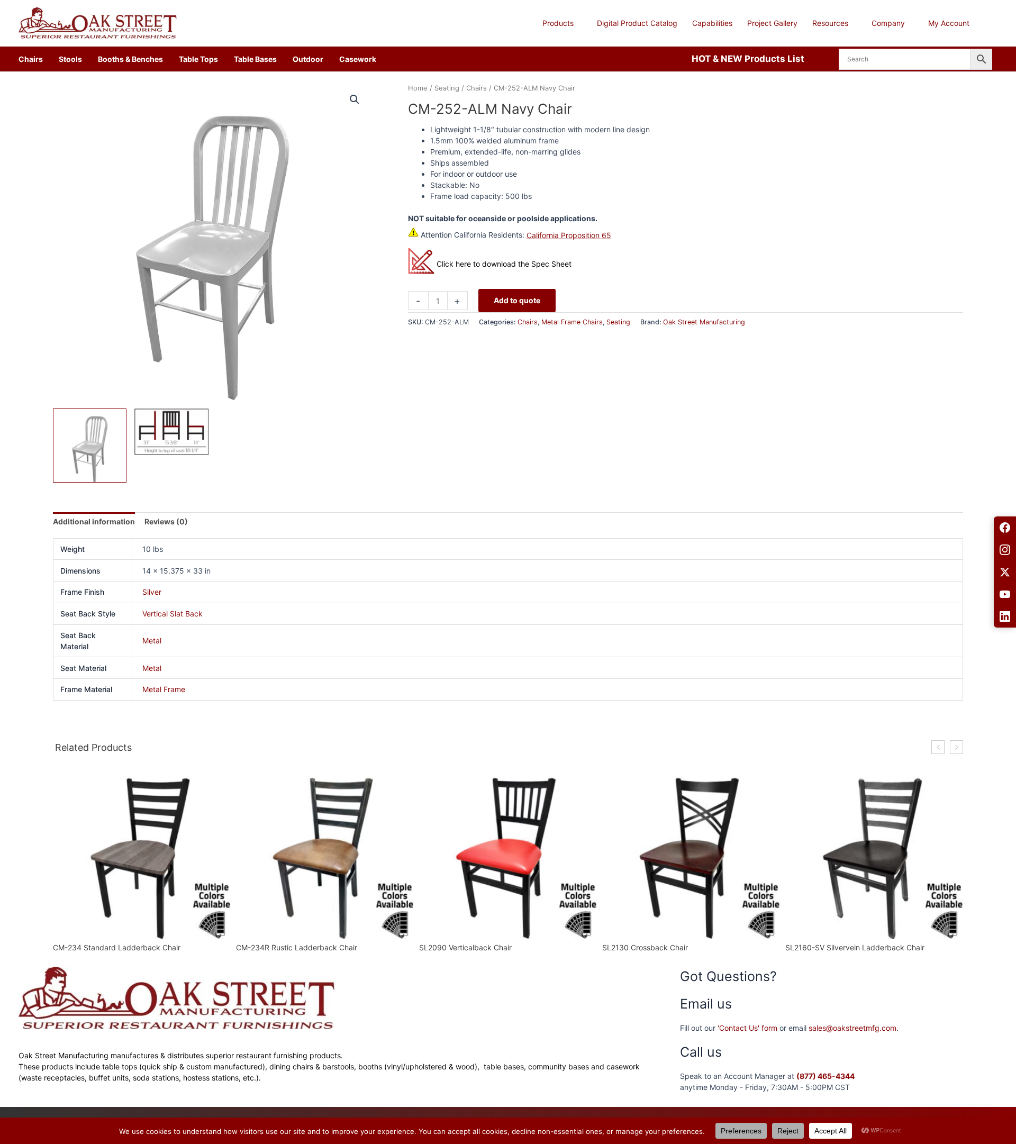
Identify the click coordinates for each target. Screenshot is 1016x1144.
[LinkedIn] (1005, 616)
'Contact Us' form (747, 1027)
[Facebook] (1005, 527)
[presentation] (938, 747)
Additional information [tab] (94, 521)
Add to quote (517, 300)
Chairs (476, 88)
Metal (151, 640)
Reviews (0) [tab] (166, 521)
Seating (446, 88)
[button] (578, 23)
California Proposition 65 (569, 235)
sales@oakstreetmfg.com (852, 1027)
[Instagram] (1005, 550)
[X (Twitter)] (1005, 572)
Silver (151, 591)
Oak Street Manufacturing (704, 322)
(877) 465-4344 (825, 1076)
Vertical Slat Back (172, 613)
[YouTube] (1005, 594)
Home (418, 88)
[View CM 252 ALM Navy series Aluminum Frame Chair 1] (89, 445)
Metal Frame (163, 689)
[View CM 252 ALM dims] (171, 431)
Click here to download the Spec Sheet (504, 263)
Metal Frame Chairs (572, 322)
